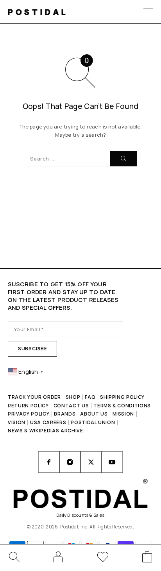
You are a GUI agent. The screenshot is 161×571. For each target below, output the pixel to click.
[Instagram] (69, 462)
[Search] (14, 557)
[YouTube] (112, 462)
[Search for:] (67, 158)
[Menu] (148, 11)
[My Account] (58, 557)
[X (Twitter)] (91, 462)
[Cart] (147, 558)
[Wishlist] (103, 558)
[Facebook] (48, 462)
